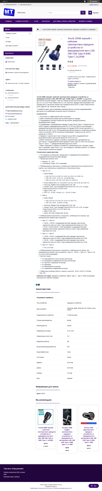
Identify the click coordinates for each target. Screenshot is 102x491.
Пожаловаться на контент (45, 488)
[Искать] (82, 13)
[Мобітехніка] (9, 16)
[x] (39, 285)
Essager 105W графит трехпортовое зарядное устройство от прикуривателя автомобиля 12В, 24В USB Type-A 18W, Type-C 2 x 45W (67, 436)
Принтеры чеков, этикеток (12, 476)
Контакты (46, 21)
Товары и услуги (21, 21)
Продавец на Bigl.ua (51, 486)
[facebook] (37, 285)
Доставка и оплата (12, 45)
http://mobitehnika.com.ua (14, 110)
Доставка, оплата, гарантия (64, 21)
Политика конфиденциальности (62, 488)
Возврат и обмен (85, 21)
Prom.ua (59, 484)
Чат (95, 486)
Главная (8, 21)
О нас (36, 21)
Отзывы (8, 41)
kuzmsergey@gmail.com (14, 113)
